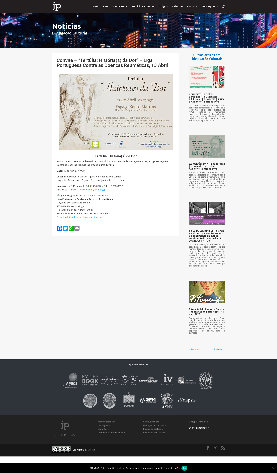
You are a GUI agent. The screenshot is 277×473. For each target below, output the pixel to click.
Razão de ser (100, 6)
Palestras (177, 6)
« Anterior (194, 349)
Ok (184, 468)
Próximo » (219, 349)
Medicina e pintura (143, 6)
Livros (191, 6)
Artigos (163, 6)
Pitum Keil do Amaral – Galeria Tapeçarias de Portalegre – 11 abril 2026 (206, 312)
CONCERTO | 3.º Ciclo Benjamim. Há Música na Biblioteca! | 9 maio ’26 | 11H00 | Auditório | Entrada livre (206, 98)
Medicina (118, 6)
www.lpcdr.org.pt (94, 217)
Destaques (208, 6)
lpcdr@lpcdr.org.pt (97, 189)
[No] (273, 468)
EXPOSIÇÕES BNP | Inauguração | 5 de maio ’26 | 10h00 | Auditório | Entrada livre (207, 166)
